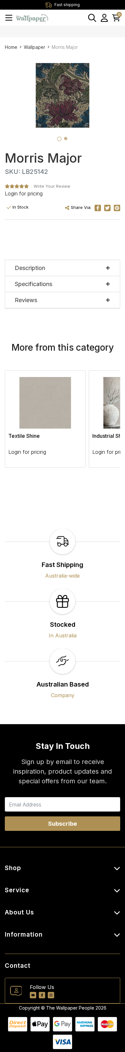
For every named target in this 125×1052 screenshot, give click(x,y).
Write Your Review (52, 186)
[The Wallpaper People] (32, 17)
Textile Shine (24, 436)
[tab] (59, 139)
